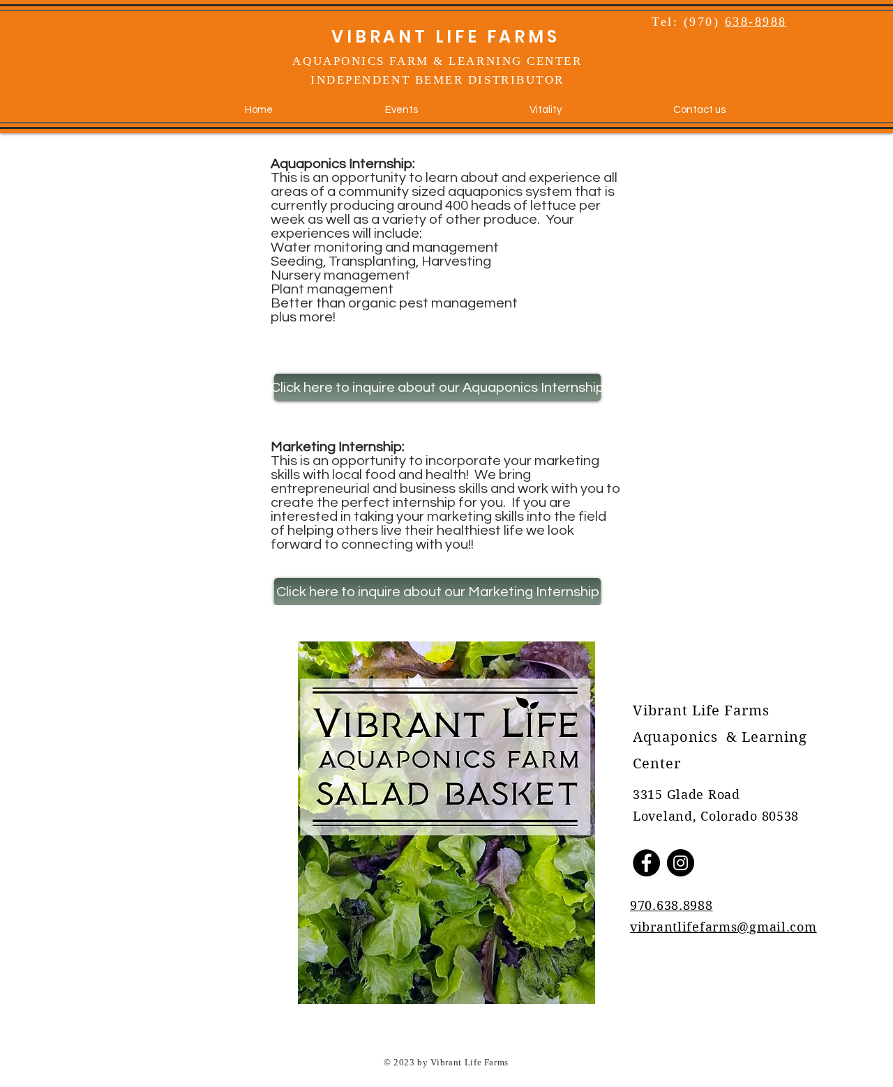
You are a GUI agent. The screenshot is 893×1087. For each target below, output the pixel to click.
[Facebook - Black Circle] (646, 862)
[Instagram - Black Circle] (680, 862)
